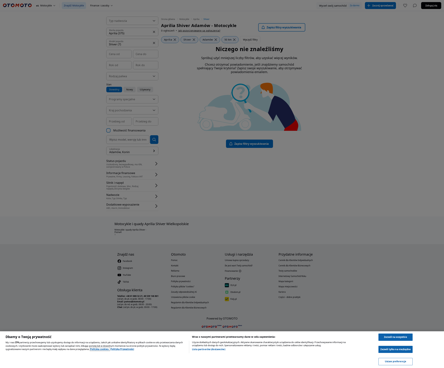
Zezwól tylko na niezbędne (395, 349)
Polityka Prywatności (122, 349)
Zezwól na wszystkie (395, 337)
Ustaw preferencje (395, 361)
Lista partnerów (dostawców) (208, 349)
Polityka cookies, (100, 349)
